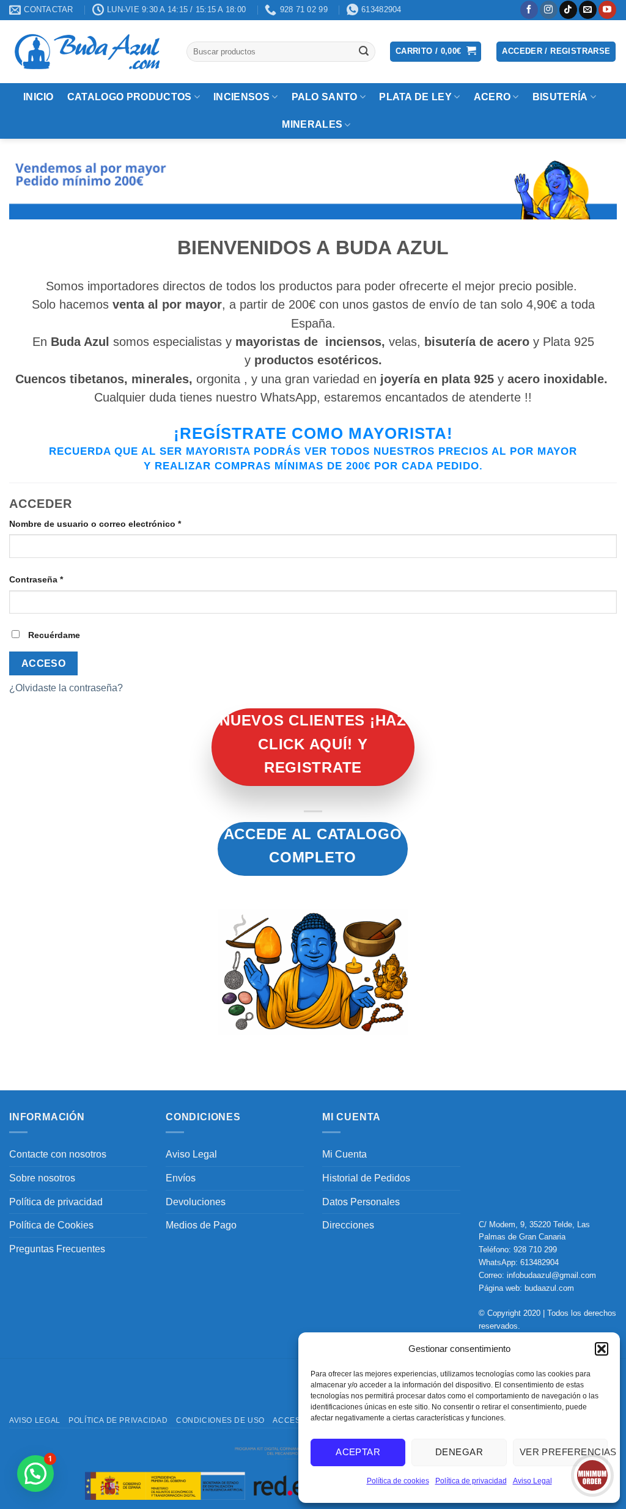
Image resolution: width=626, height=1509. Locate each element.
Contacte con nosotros (57, 1154)
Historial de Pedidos (366, 1178)
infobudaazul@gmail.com (551, 1275)
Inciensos (241, 97)
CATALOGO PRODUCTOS (129, 97)
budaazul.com (549, 1288)
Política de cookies (398, 1481)
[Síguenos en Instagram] (549, 10)
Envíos (181, 1178)
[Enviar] (363, 51)
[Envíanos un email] (588, 10)
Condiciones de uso (220, 1420)
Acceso (43, 663)
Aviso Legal (532, 1481)
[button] (601, 1349)
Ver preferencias (564, 1452)
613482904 (539, 1262)
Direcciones (348, 1225)
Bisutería (560, 97)
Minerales (312, 124)
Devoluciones (196, 1202)
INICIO (38, 97)
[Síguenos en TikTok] (568, 10)
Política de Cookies (51, 1225)
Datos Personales (361, 1202)
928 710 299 (535, 1249)
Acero (492, 97)
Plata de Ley (415, 97)
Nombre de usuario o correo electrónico (118, 523)
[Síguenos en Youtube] (607, 10)
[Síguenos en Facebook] (529, 10)
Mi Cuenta (344, 1154)
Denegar (459, 1452)
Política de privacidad (471, 1481)
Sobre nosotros (42, 1178)
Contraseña (59, 579)
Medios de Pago (201, 1225)
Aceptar (358, 1452)
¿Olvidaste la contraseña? (66, 688)
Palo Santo (325, 97)
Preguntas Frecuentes (57, 1249)
